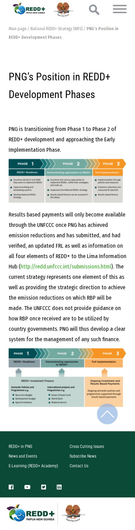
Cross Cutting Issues (87, 446)
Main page (17, 28)
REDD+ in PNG (20, 446)
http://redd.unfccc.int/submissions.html (65, 266)
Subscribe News (83, 456)
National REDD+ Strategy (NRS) (56, 28)
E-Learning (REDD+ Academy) (33, 465)
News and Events (23, 456)
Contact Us (79, 465)
